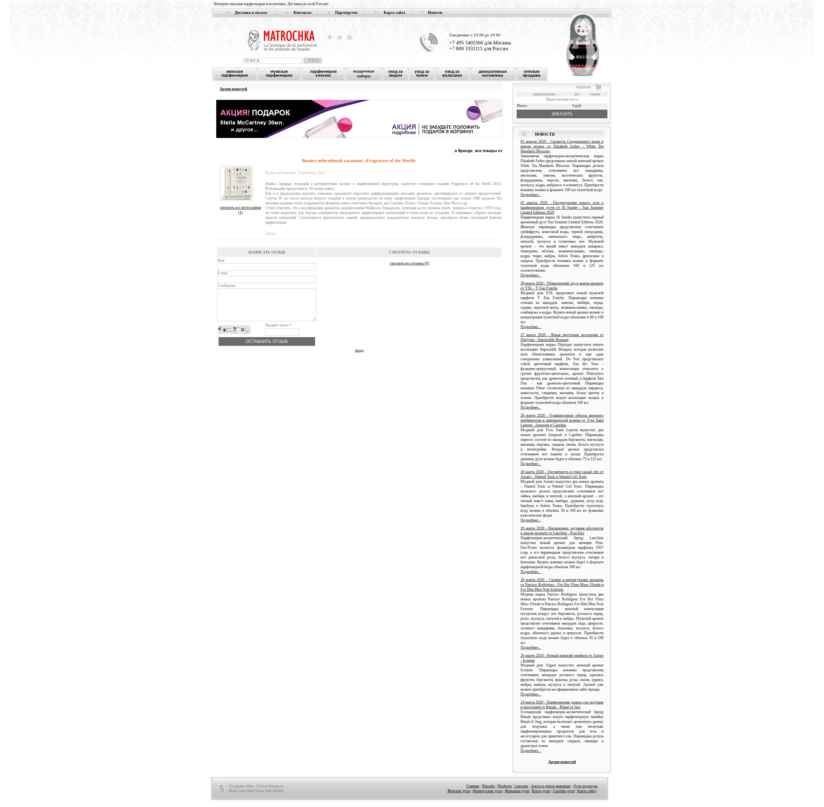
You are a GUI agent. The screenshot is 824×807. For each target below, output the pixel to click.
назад (359, 350)
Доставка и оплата (251, 12)
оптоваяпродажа (531, 73)
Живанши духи (517, 791)
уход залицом (395, 73)
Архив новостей (233, 89)
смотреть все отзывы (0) (409, 263)
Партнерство (346, 12)
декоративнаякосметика (493, 73)
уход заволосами (452, 73)
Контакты (302, 12)
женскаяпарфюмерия (234, 73)
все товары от (488, 151)
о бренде (463, 151)
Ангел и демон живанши (550, 786)
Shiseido (488, 786)
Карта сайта (394, 12)
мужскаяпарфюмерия (279, 73)
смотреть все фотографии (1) (240, 210)
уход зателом (422, 73)
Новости (435, 12)
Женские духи (458, 791)
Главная (472, 786)
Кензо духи (541, 791)
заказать (562, 114)
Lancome (521, 786)
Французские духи (487, 791)
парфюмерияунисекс (323, 73)
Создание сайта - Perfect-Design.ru (256, 786)
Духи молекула (585, 786)
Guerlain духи (564, 791)
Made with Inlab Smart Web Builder (256, 791)
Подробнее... (530, 194)
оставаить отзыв (267, 341)
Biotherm (505, 786)
